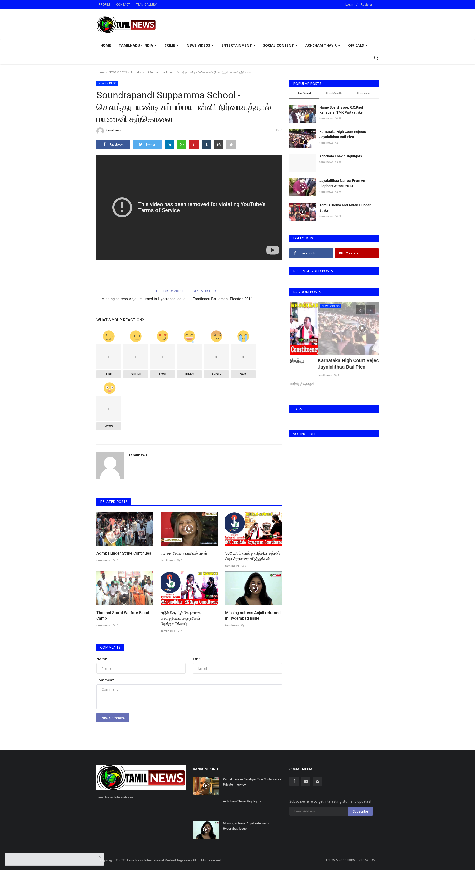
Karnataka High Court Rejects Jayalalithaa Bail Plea (342, 134)
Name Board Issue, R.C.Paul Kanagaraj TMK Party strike (341, 109)
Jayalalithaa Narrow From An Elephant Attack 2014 (342, 183)
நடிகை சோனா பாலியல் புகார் (184, 553)
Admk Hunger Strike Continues (123, 553)
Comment (105, 680)
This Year (364, 93)
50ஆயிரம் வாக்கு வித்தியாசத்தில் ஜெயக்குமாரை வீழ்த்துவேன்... (252, 556)
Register (366, 4)
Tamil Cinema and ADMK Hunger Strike (345, 207)
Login (349, 4)
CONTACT (123, 4)
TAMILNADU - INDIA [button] (136, 45)
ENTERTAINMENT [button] (237, 45)
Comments (110, 647)
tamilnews (113, 130)
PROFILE (104, 4)
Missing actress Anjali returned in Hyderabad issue (143, 299)
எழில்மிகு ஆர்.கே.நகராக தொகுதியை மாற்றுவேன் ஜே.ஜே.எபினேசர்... (181, 618)
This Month (334, 93)
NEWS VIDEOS (118, 72)
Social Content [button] (279, 45)
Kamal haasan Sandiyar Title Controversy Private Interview (252, 781)
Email (198, 658)
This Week (304, 93)
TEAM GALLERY (146, 4)
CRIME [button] (170, 45)
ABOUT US (367, 859)
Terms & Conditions (340, 859)
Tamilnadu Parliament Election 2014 (222, 299)
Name (101, 658)
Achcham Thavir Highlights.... (342, 156)
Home (105, 45)
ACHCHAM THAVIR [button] (321, 45)
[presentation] (360, 309)
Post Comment (113, 717)
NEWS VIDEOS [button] (199, 45)
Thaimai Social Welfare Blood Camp (122, 615)
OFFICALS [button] (356, 45)
